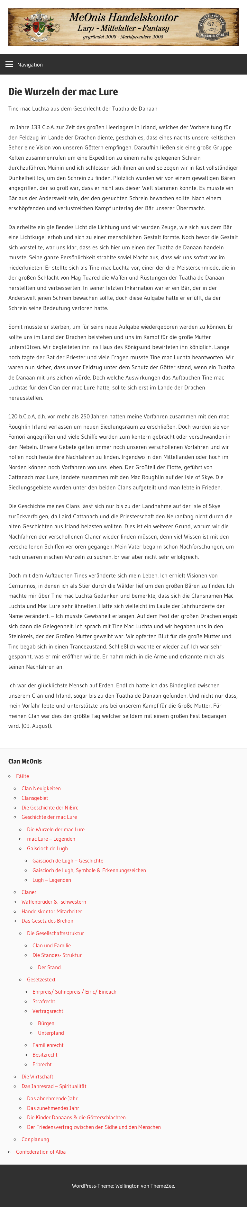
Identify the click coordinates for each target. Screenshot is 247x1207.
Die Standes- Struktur (57, 955)
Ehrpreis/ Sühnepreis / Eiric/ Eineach (74, 991)
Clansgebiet (35, 797)
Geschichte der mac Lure (49, 816)
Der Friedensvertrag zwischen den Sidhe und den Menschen (94, 1126)
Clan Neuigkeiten (41, 788)
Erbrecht (42, 1064)
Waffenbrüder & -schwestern (54, 901)
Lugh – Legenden (51, 879)
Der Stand (49, 967)
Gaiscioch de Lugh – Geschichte (67, 860)
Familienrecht (48, 1045)
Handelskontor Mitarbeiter (52, 911)
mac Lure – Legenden (51, 838)
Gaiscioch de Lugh (47, 848)
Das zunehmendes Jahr (53, 1107)
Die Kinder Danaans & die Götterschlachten (76, 1117)
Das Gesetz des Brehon (47, 920)
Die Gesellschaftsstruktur (55, 933)
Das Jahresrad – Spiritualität (54, 1086)
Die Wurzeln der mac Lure (56, 829)
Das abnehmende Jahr (52, 1098)
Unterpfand (51, 1032)
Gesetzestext (41, 979)
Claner (29, 892)
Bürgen (46, 1023)
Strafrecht (43, 1001)
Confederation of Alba (41, 1151)
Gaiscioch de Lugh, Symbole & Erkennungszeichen (89, 870)
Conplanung (35, 1139)
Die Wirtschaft (37, 1076)
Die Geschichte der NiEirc (50, 807)
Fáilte (22, 776)
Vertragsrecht (47, 1010)
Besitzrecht (45, 1054)
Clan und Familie (51, 945)
